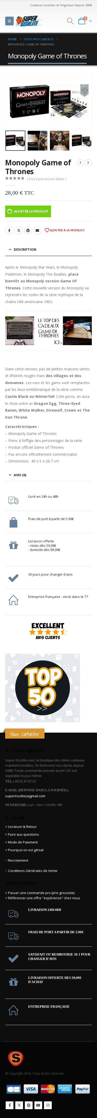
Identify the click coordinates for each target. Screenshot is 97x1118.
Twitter (18, 230)
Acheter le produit (31, 211)
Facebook (9, 230)
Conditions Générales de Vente (32, 870)
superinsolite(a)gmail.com (25, 796)
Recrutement (18, 860)
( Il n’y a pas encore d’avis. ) (46, 179)
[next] (88, 162)
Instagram (48, 1105)
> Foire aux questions (22, 834)
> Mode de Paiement (21, 842)
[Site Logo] (30, 21)
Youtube (38, 1105)
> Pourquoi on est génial (24, 850)
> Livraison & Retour (21, 826)
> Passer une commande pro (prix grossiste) (39, 892)
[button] (9, 21)
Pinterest (28, 230)
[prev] (80, 162)
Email (37, 230)
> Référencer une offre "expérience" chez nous (42, 898)
